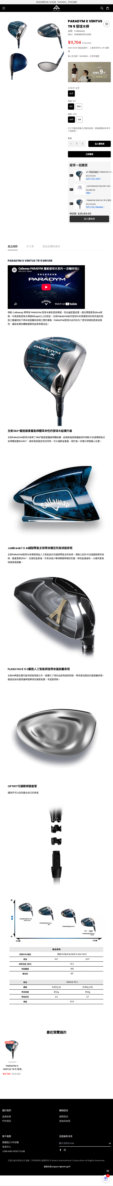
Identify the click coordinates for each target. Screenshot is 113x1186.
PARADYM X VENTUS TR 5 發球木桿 (12, 1067)
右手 (71, 93)
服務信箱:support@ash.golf (57, 1166)
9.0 (71, 106)
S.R (79, 119)
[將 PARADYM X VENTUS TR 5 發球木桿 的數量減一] (71, 144)
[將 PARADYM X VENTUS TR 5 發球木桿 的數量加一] (83, 144)
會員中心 (6, 1146)
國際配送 (63, 1116)
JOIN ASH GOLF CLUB (13, 1151)
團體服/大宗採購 (10, 1142)
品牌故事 (6, 1116)
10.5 (79, 106)
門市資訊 (6, 1121)
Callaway (79, 31)
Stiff (71, 119)
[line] (108, 1171)
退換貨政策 (64, 1121)
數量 (70, 138)
